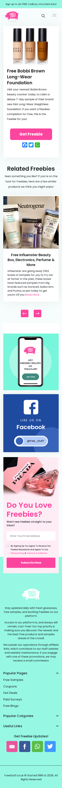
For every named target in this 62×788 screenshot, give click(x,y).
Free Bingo (11, 706)
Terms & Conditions (37, 553)
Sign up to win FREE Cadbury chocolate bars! (31, 4)
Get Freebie (31, 134)
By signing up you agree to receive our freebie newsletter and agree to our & (31, 550)
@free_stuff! (35, 441)
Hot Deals (10, 693)
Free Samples (13, 680)
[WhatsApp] (31, 389)
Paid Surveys (12, 699)
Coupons (10, 686)
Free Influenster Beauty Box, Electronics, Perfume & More (31, 260)
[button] (37, 313)
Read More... (33, 295)
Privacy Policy (17, 553)
